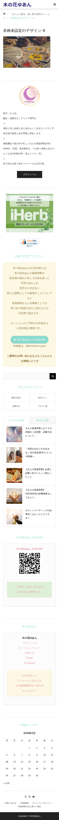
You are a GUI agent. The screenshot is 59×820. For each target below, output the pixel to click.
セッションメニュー (29, 648)
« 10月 (6, 783)
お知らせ (30, 653)
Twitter (29, 658)
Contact (33, 796)
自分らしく (42, 398)
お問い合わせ (10, 803)
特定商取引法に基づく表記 (29, 806)
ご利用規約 (24, 803)
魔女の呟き (16, 398)
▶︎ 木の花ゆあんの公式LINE (29, 339)
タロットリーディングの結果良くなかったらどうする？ (38, 514)
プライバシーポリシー (41, 803)
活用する (16, 406)
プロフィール (29, 174)
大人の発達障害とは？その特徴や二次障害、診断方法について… (38, 432)
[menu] (54, 4)
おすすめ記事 (16, 420)
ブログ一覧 (42, 406)
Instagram (29, 663)
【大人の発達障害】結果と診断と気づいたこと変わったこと (38, 473)
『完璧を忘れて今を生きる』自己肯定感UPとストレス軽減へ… (39, 453)
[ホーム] (4, 13)
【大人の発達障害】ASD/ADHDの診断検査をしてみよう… (38, 494)
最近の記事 (42, 420)
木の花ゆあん (17, 4)
